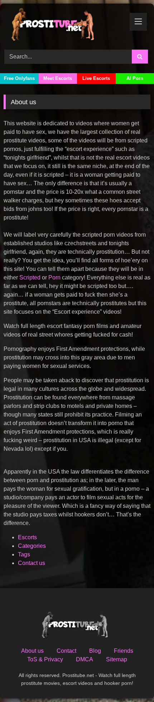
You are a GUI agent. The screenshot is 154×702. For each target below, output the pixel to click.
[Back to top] (132, 681)
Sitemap (116, 659)
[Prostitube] (63, 25)
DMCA (84, 659)
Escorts (27, 537)
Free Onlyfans (19, 78)
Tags (24, 554)
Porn (55, 277)
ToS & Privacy (45, 659)
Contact (66, 651)
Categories (32, 546)
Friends (123, 651)
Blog (95, 651)
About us (32, 651)
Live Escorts (96, 78)
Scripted (30, 277)
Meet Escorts (57, 78)
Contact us (31, 563)
